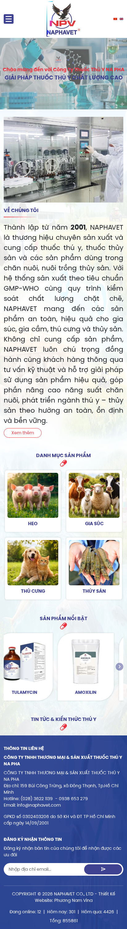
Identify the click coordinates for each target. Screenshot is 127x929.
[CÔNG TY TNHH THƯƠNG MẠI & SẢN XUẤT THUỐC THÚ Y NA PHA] (64, 19)
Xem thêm (22, 433)
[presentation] (7, 667)
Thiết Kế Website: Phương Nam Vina (75, 897)
